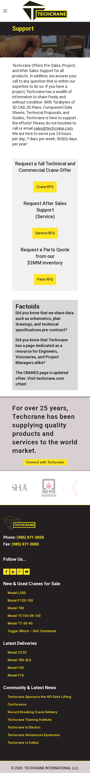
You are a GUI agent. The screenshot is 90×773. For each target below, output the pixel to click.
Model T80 (16, 608)
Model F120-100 (20, 600)
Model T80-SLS (19, 660)
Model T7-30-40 (20, 623)
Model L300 (17, 593)
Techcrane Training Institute (30, 720)
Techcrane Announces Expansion (34, 735)
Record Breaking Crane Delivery (32, 712)
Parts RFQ (45, 279)
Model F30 (16, 668)
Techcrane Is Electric (24, 727)
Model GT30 (17, 652)
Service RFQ (45, 233)
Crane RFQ (45, 187)
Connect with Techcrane (45, 462)
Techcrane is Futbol (23, 743)
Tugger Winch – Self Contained (32, 631)
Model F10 (16, 675)
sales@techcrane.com (53, 128)
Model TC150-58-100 (24, 616)
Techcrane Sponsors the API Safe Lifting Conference (39, 700)
